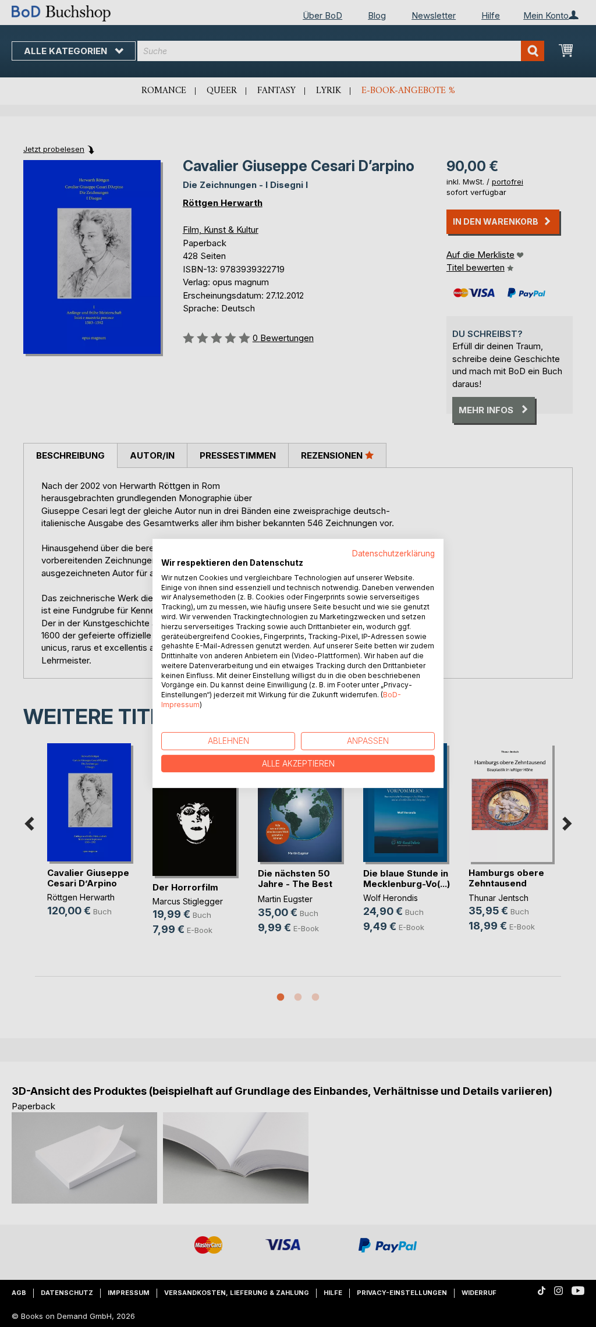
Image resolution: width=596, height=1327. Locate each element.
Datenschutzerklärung (393, 553)
